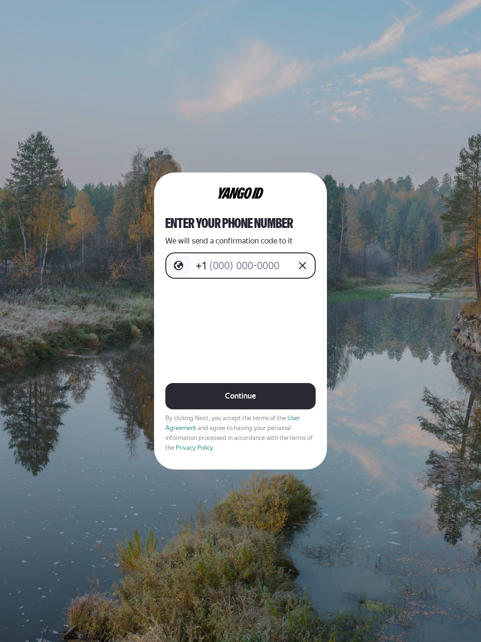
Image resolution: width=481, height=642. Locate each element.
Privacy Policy (194, 447)
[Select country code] (178, 265)
